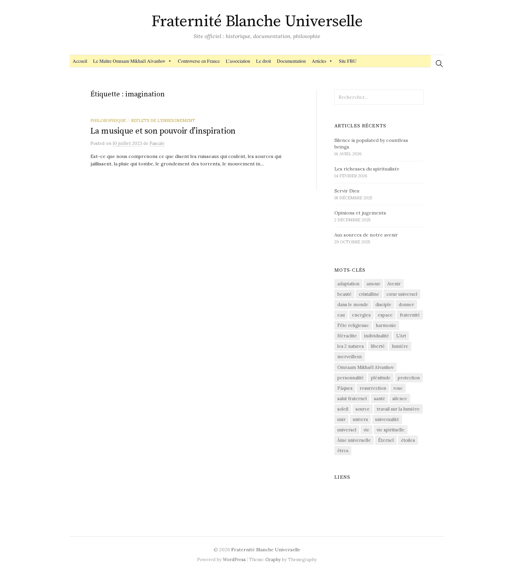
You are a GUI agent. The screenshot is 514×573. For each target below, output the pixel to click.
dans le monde (352, 304)
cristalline (369, 294)
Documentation (291, 61)
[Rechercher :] (439, 63)
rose (398, 388)
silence (399, 398)
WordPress (234, 559)
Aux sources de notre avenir (366, 235)
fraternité (410, 315)
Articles (319, 61)
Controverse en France (199, 61)
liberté (378, 346)
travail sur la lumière (398, 409)
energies (361, 315)
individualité (376, 336)
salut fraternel (352, 398)
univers (360, 419)
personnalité (350, 378)
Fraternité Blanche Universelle (257, 21)
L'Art (401, 336)
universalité (387, 419)
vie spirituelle (391, 430)
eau (341, 315)
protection (409, 378)
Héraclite (347, 336)
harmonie (386, 325)
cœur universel (401, 294)
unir (341, 419)
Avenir (394, 283)
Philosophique (108, 120)
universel (346, 430)
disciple (383, 304)
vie (366, 430)
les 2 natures (350, 346)
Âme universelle (354, 440)
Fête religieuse (353, 325)
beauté (344, 294)
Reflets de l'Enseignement (163, 120)
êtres (342, 450)
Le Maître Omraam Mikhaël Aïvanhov (129, 61)
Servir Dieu (346, 191)
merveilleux (349, 356)
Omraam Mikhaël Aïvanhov (365, 367)
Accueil (80, 61)
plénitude (381, 378)
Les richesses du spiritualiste (366, 169)
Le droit (263, 61)
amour (373, 283)
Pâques (344, 388)
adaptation (348, 283)
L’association (238, 61)
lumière (400, 346)
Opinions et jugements (360, 213)
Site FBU (348, 61)
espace (385, 315)
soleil (342, 409)
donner (406, 304)
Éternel (386, 440)
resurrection (373, 388)
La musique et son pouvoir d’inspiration (163, 131)
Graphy (273, 559)
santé (379, 398)
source (362, 409)
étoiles (408, 440)
